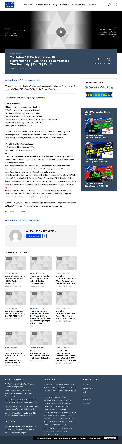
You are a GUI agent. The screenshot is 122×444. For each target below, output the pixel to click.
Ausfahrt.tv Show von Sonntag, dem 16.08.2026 (96, 160)
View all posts (33, 236)
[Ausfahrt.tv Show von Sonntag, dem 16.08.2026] (99, 150)
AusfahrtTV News (62, 384)
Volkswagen (48, 434)
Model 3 (63, 422)
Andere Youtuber (16, 54)
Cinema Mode (108, 63)
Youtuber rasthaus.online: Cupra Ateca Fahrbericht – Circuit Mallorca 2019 (66, 279)
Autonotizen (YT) (69, 391)
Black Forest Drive (57, 394)
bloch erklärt (71, 394)
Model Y (47, 425)
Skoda (46, 431)
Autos (46, 394)
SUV (59, 431)
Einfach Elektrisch (51, 403)
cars (61, 397)
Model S (71, 422)
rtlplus (65, 428)
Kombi (69, 415)
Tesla (65, 431)
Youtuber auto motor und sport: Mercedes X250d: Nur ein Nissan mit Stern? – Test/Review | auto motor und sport (15, 357)
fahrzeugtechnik (50, 412)
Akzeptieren (110, 438)
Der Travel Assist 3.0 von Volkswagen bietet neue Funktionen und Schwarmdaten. (21, 414)
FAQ (55, 5)
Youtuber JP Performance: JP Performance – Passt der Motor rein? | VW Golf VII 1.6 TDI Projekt (66, 355)
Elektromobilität (50, 409)
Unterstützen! (43, 5)
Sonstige (53, 431)
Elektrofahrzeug (61, 406)
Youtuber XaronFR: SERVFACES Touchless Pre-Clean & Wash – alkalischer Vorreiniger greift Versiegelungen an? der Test (40, 317)
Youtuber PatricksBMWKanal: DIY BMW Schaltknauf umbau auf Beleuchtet (40, 354)
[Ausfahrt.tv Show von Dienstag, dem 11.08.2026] (99, 174)
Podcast (28, 5)
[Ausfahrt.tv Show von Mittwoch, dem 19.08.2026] (99, 126)
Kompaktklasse (50, 419)
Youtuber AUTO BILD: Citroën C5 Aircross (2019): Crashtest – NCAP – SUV (15, 279)
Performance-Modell (52, 428)
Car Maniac (53, 397)
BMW (45, 397)
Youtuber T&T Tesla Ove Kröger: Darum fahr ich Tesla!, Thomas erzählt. (39, 279)
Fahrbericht (63, 409)
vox (56, 434)
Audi (52, 384)
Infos (52, 415)
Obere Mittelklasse (58, 425)
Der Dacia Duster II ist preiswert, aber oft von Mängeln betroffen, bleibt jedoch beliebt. (22, 407)
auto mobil (52, 388)
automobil (62, 388)
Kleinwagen (60, 415)
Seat (70, 428)
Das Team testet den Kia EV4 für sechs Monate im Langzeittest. (19, 385)
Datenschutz (78, 5)
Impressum (93, 5)
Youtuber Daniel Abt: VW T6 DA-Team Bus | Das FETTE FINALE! (15, 313)
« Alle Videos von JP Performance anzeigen (22, 80)
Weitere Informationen (94, 438)
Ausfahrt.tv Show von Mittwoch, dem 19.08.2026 (97, 136)
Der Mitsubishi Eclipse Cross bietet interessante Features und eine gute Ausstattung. (18, 393)
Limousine (61, 419)
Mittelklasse (54, 422)
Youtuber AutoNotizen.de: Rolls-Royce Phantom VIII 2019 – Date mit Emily (66, 314)
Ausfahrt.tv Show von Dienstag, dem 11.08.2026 (96, 184)
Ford (61, 412)
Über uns (64, 5)
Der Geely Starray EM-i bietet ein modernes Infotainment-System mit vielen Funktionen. (21, 401)
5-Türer (46, 384)
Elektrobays (48, 406)
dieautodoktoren (64, 400)
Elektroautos (65, 403)
